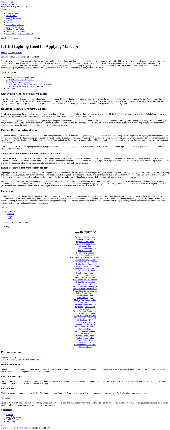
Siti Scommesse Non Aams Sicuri (85, 322)
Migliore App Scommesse (85, 307)
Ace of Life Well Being (10, 4)
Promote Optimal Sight (10, 357)
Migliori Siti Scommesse (85, 324)
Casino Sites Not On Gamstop (85, 262)
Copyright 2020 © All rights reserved (16, 428)
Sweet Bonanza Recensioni (85, 316)
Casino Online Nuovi (85, 340)
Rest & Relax (11, 16)
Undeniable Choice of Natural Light (20, 77)
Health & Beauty (12, 13)
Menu (4, 9)
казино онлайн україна (85, 331)
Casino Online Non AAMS (85, 345)
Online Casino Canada (85, 264)
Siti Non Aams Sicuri (14, 27)
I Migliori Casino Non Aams (85, 293)
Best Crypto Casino (85, 295)
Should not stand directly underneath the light (27, 86)
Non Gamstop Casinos (15, 25)
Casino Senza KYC (85, 320)
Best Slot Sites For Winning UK (85, 286)
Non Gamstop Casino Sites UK (85, 289)
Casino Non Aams (85, 302)
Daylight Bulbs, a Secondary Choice (20, 80)
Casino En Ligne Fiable (15, 31)
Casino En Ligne (85, 329)
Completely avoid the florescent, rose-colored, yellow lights (32, 84)
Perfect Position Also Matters (17, 82)
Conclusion (10, 88)
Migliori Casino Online (15, 29)
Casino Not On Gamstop (85, 282)
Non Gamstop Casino (85, 255)
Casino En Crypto (85, 342)
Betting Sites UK (85, 284)
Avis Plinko (85, 309)
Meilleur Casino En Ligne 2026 (85, 327)
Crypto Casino (85, 246)
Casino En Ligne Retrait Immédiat (19, 33)
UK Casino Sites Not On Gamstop (85, 266)
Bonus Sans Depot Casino (85, 313)
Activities (9, 20)
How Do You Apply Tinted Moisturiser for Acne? (20, 360)
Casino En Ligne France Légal (85, 311)
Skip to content (7, 2)
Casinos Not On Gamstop (85, 237)
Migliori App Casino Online (85, 300)
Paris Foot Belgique (85, 298)
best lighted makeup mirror (51, 68)
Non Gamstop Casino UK (85, 277)
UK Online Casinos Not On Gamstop (85, 257)
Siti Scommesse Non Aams (85, 248)
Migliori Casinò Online (85, 338)
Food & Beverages (13, 18)
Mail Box (9, 22)
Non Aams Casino (85, 251)
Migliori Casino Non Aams (85, 304)
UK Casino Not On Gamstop (85, 271)
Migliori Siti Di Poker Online (85, 244)
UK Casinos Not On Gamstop (85, 280)
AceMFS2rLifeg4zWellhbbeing (15, 222)
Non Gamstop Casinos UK (85, 239)
